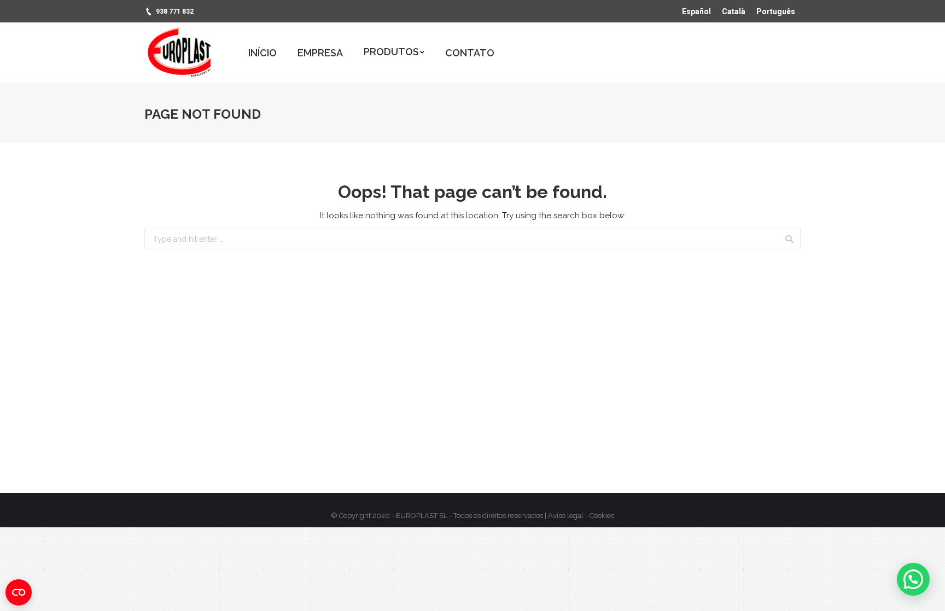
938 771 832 (175, 11)
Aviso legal (566, 515)
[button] (913, 579)
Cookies (602, 515)
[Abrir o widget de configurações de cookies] (18, 592)
